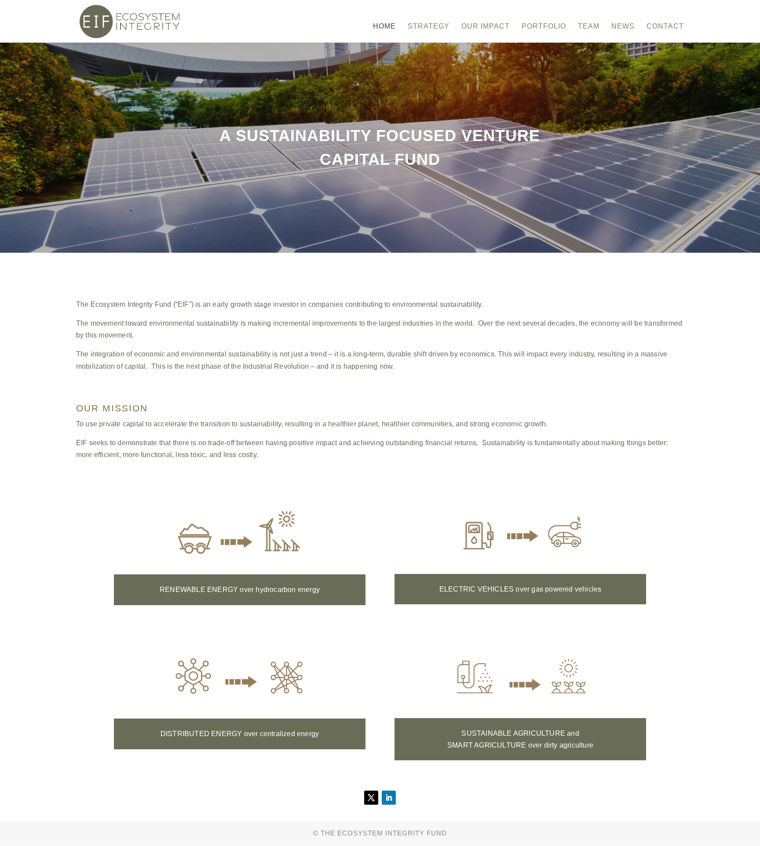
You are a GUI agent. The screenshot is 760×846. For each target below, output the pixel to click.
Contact (665, 26)
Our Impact (485, 26)
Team (588, 26)
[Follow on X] (371, 798)
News (623, 26)
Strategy (428, 26)
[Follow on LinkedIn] (389, 798)
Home (384, 26)
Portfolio (544, 26)
